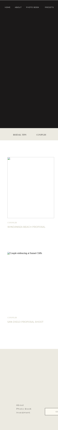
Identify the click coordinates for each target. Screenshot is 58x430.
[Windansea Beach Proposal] (30, 187)
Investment (23, 412)
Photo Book (23, 408)
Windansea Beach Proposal (26, 226)
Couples (12, 222)
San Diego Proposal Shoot (25, 321)
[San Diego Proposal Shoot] (30, 282)
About (20, 405)
